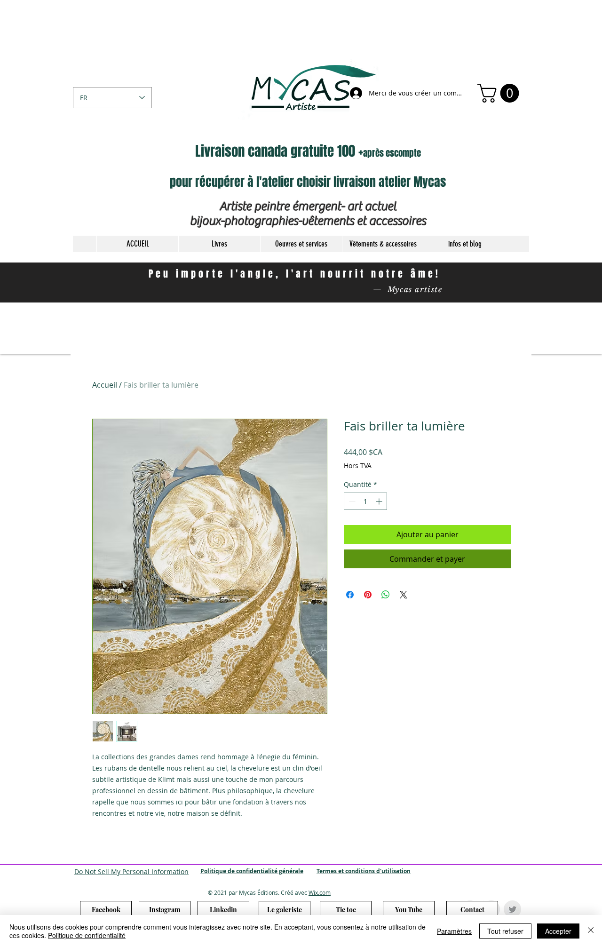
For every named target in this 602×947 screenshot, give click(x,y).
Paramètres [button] (454, 931)
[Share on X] (403, 594)
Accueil (104, 385)
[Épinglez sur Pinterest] (367, 594)
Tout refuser (505, 931)
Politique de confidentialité (87, 935)
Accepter (558, 931)
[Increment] (380, 501)
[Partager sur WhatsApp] (385, 594)
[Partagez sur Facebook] (350, 594)
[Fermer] (590, 931)
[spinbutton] (365, 501)
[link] (500, 93)
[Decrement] (351, 501)
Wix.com (320, 892)
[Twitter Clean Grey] (512, 909)
